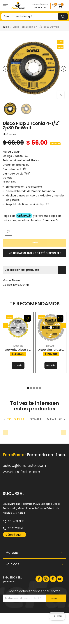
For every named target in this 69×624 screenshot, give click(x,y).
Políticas (12, 564)
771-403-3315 (15, 521)
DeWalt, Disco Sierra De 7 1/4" (27, 350)
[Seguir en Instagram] (46, 579)
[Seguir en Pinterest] (52, 579)
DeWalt (17, 280)
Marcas (12, 552)
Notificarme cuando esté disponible (34, 253)
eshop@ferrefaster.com (24, 465)
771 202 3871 (15, 528)
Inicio (6, 27)
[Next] (63, 69)
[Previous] (5, 69)
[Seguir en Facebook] (39, 579)
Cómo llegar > (15, 534)
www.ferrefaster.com (21, 471)
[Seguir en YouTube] (59, 579)
